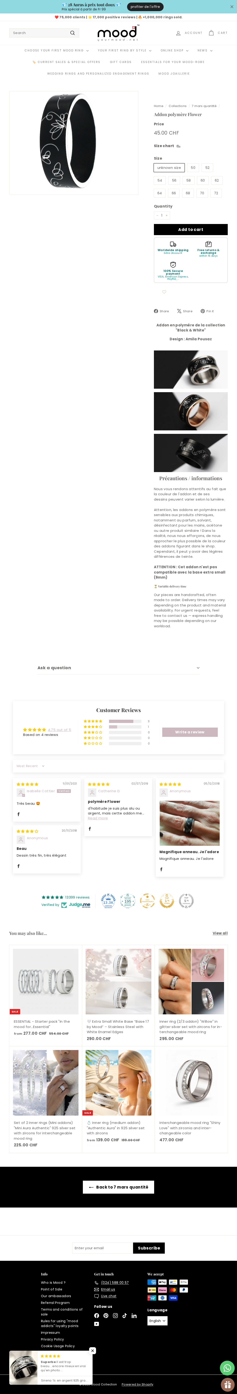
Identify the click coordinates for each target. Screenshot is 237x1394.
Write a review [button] (189, 732)
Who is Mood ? (53, 1282)
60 (203, 180)
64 (159, 193)
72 (216, 193)
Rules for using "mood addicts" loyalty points (60, 1323)
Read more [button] (98, 818)
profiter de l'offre (145, 6)
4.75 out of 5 (59, 729)
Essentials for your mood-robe (173, 62)
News (203, 50)
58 (188, 180)
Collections (178, 106)
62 (217, 180)
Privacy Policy (52, 1339)
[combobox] (44, 33)
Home (159, 106)
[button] (93, 721)
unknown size (169, 167)
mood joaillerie (174, 74)
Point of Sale (51, 1289)
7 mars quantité (204, 106)
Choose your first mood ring (55, 50)
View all (220, 933)
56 (174, 180)
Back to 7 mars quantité (122, 1187)
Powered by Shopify (137, 1384)
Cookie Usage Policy (58, 1346)
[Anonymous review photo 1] (189, 823)
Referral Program (55, 1302)
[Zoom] (73, 143)
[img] (27, 784)
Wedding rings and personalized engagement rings (98, 74)
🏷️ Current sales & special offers (66, 62)
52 (207, 167)
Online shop (173, 50)
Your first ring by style (123, 50)
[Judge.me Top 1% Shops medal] (166, 900)
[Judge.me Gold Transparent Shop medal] (147, 900)
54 (159, 180)
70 (202, 193)
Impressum (50, 1332)
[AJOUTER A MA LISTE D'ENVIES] (164, 292)
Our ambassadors (56, 1296)
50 (193, 167)
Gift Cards (121, 62)
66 (174, 193)
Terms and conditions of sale (62, 1312)
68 (188, 193)
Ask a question (54, 668)
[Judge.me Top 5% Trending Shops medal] (186, 900)
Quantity (163, 206)
